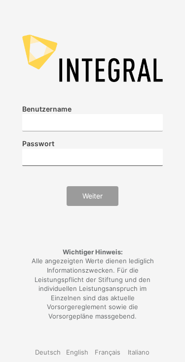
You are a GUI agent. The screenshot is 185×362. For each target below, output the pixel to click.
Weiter (92, 196)
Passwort (38, 143)
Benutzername (47, 109)
